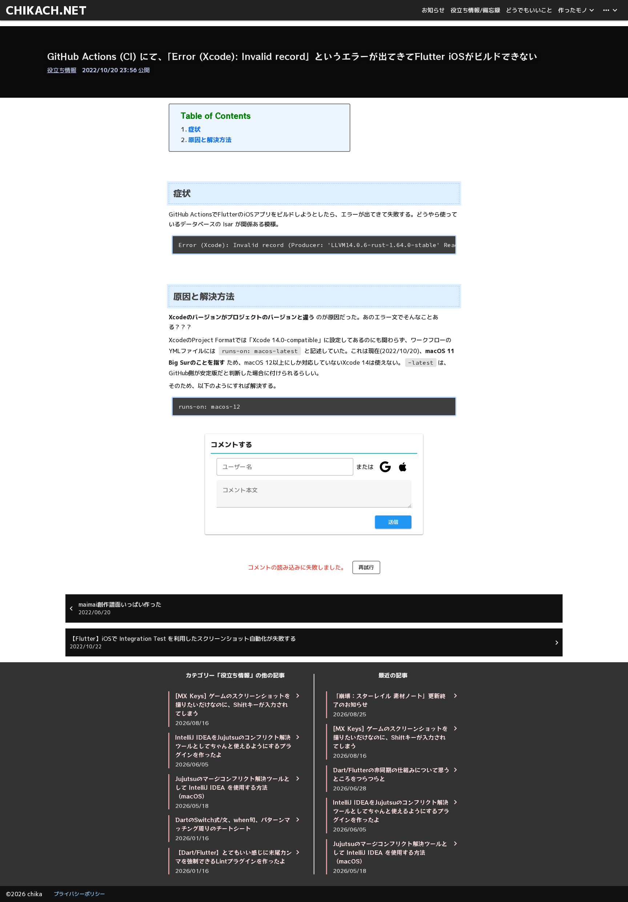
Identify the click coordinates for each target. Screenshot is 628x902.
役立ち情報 (61, 70)
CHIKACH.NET (46, 10)
